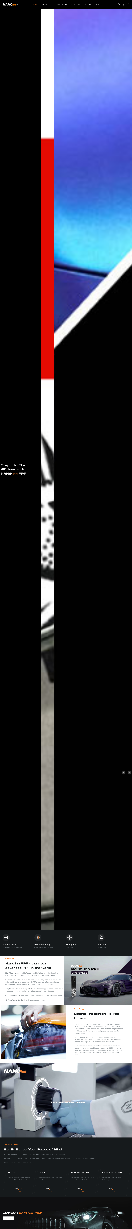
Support (77, 4)
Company (45, 4)
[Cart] (128, 4)
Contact (88, 4)
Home (35, 4)
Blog (97, 4)
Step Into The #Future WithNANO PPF (13, 469)
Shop (67, 4)
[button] (123, 772)
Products (57, 4)
